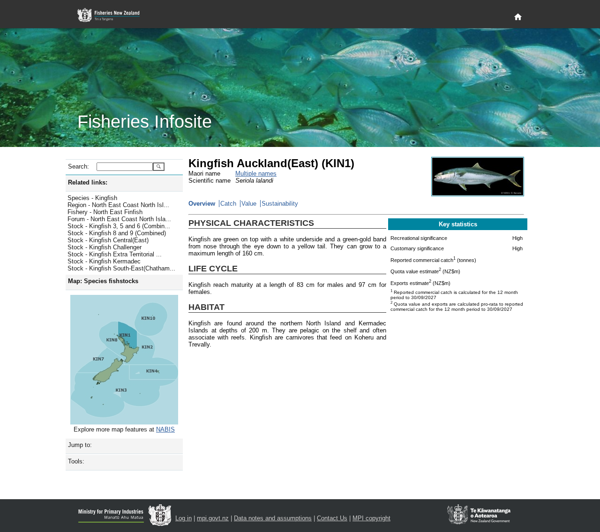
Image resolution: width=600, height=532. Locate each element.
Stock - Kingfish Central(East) (108, 240)
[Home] (518, 17)
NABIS (165, 429)
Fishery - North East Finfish (105, 212)
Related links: (87, 182)
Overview (201, 203)
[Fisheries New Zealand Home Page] (113, 15)
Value (248, 203)
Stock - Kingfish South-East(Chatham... (121, 268)
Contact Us (332, 518)
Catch (228, 203)
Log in (183, 518)
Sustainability (280, 203)
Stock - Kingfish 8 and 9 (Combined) (117, 233)
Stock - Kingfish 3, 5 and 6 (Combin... (119, 226)
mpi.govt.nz (213, 518)
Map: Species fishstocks (103, 281)
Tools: (76, 461)
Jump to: (80, 444)
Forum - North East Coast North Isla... (119, 219)
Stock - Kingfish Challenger (105, 247)
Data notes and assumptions (273, 518)
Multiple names (256, 173)
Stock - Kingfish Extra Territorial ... (115, 254)
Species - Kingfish (92, 197)
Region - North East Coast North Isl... (118, 204)
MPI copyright (371, 518)
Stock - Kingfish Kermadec (104, 261)
